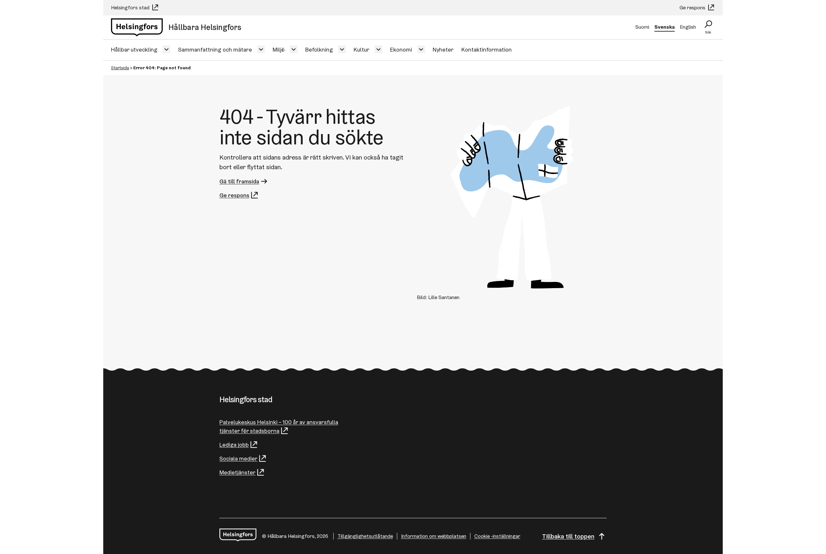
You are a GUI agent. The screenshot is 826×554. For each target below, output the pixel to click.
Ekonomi (401, 49)
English (688, 27)
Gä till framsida (239, 181)
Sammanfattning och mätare (215, 49)
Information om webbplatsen (433, 536)
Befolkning (319, 49)
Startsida (120, 68)
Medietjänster (237, 472)
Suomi (642, 27)
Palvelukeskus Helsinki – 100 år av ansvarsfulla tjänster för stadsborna (278, 426)
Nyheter (443, 49)
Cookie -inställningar (497, 536)
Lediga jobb (234, 444)
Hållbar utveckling (134, 49)
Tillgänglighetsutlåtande (365, 536)
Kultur (361, 49)
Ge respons (693, 7)
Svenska (664, 27)
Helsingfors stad (131, 7)
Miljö (279, 49)
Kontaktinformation (486, 49)
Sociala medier (238, 458)
